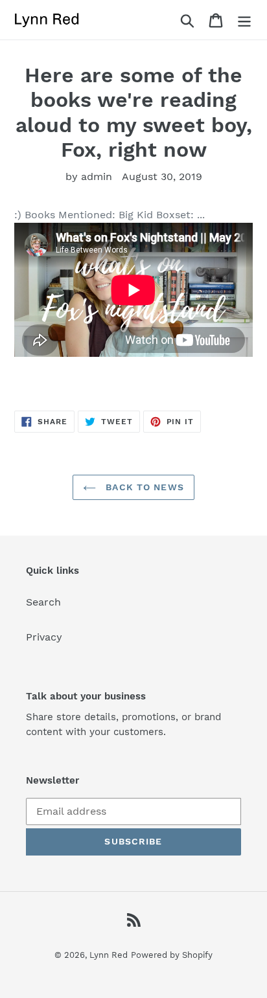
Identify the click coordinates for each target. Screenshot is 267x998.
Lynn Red (108, 955)
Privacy (44, 637)
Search (43, 602)
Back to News (143, 487)
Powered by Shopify (172, 955)
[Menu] (244, 19)
